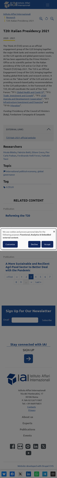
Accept (47, 244)
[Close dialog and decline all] (54, 230)
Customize (10, 244)
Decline (34, 244)
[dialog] (28, 239)
